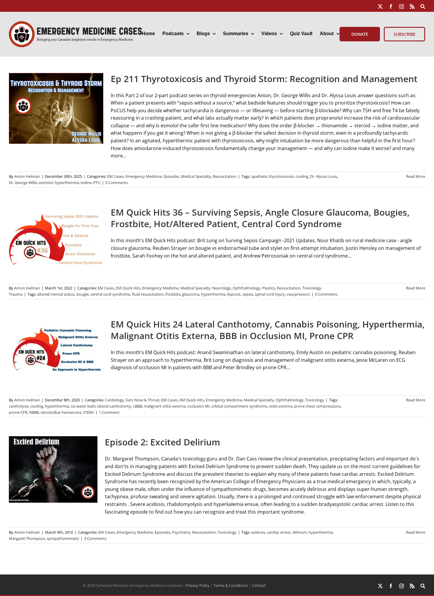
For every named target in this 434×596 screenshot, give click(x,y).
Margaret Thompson (27, 538)
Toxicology (311, 288)
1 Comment (109, 412)
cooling (302, 176)
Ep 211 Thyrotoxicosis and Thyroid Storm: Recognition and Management (264, 79)
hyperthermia (67, 182)
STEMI (88, 412)
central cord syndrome (110, 294)
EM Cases (115, 176)
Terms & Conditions (230, 585)
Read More (415, 176)
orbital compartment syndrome (239, 406)
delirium (299, 532)
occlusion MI (198, 406)
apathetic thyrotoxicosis (272, 176)
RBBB (34, 412)
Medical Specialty (196, 176)
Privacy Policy (198, 585)
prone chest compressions (317, 406)
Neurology (221, 288)
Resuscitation (224, 176)
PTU (96, 182)
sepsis (247, 294)
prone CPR (18, 412)
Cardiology (114, 400)
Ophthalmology (246, 288)
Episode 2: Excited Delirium (162, 442)
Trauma (15, 294)
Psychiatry (181, 532)
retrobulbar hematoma (60, 412)
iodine (86, 182)
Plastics (268, 288)
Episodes (171, 176)
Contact (259, 585)
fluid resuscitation (148, 294)
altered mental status (56, 294)
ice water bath (83, 406)
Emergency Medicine (143, 176)
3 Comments (95, 538)
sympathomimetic (63, 538)
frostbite (172, 294)
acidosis (258, 532)
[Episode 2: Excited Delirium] (53, 469)
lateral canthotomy (114, 406)
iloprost (234, 294)
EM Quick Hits (128, 288)
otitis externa (280, 406)
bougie (82, 294)
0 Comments (116, 182)
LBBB (137, 406)
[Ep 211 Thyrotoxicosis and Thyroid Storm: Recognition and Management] (56, 108)
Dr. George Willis (23, 182)
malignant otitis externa (165, 406)
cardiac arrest (279, 532)
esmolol (46, 182)
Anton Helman (27, 176)
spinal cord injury (270, 294)
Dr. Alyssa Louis (323, 176)
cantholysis (19, 406)
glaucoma (190, 294)
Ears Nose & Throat (142, 400)
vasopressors (298, 294)
